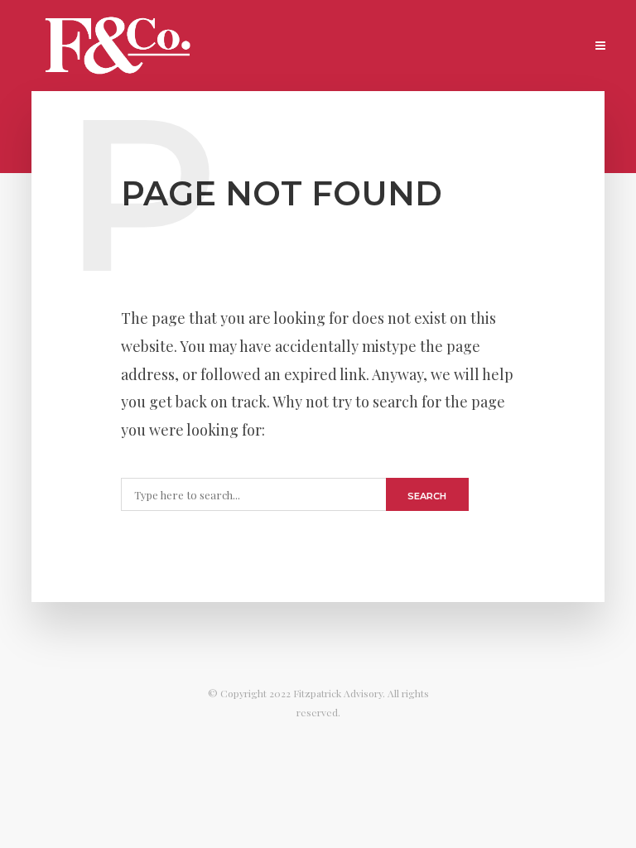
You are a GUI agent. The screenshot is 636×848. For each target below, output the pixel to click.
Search (426, 496)
